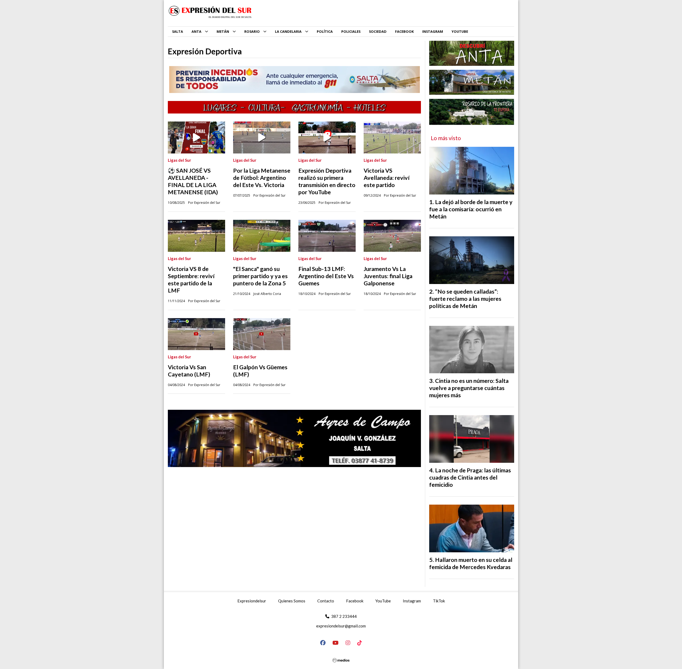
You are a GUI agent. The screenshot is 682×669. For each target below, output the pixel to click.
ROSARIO (252, 31)
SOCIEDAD (378, 31)
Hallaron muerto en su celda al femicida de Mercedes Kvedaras (470, 563)
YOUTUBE (460, 31)
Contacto (325, 600)
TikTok (439, 600)
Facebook (354, 600)
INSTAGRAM (432, 31)
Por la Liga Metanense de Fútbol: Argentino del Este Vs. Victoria (261, 177)
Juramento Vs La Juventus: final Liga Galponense (388, 276)
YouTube (383, 600)
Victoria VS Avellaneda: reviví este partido (386, 177)
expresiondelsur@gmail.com (341, 625)
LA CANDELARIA (288, 31)
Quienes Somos (291, 600)
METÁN (223, 31)
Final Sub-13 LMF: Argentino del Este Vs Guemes (326, 276)
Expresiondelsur (251, 600)
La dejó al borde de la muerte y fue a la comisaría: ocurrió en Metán (471, 209)
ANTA (196, 31)
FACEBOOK (404, 31)
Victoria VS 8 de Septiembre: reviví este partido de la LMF (191, 279)
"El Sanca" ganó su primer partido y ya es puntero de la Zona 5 (260, 276)
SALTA (177, 31)
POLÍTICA (325, 31)
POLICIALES (350, 31)
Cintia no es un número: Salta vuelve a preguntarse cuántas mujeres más (469, 388)
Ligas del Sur (179, 160)
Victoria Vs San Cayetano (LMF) (189, 371)
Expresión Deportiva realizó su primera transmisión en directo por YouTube (326, 181)
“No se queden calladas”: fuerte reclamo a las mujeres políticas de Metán (465, 298)
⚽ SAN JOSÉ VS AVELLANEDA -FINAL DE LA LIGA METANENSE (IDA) (193, 181)
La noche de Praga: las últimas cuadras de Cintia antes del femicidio (470, 477)
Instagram (412, 600)
